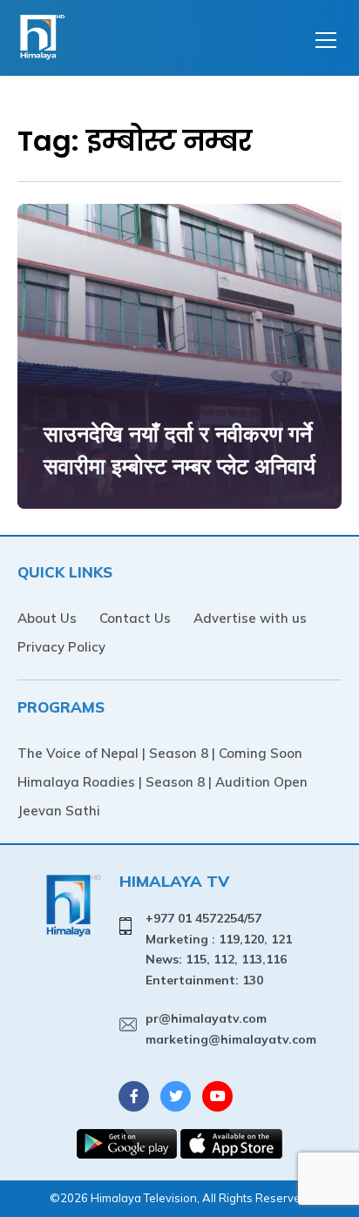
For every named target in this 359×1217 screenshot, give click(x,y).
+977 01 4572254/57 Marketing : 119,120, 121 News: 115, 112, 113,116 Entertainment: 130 (219, 949)
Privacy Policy (61, 647)
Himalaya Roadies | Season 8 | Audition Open (162, 782)
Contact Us (135, 618)
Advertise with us (250, 618)
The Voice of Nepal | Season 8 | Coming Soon (159, 753)
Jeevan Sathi (58, 810)
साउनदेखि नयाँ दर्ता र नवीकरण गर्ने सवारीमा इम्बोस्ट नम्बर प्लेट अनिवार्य (179, 450)
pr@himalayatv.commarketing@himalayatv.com (231, 1029)
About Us (47, 618)
